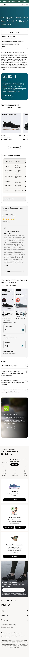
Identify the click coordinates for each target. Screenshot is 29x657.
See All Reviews (9, 214)
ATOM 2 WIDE (6, 313)
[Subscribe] (22, 590)
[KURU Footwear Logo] (4, 4)
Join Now (14, 464)
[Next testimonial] (23, 271)
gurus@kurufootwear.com (14, 633)
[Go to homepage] (5, 605)
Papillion (25, 17)
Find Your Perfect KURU (9, 36)
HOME (2, 17)
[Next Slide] (0, 1)
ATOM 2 (3, 135)
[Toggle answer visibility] (26, 365)
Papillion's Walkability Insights (10, 44)
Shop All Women (14, 147)
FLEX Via (18, 313)
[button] (19, 4)
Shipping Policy (18, 64)
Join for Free (8, 527)
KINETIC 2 (25, 135)
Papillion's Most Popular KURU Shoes (13, 41)
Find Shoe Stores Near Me (9, 39)
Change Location (6, 24)
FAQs (3, 46)
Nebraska (18, 17)
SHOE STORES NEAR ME (9, 18)
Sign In (20, 527)
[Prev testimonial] (5, 271)
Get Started (9, 427)
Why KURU (8, 95)
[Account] (24, 4)
